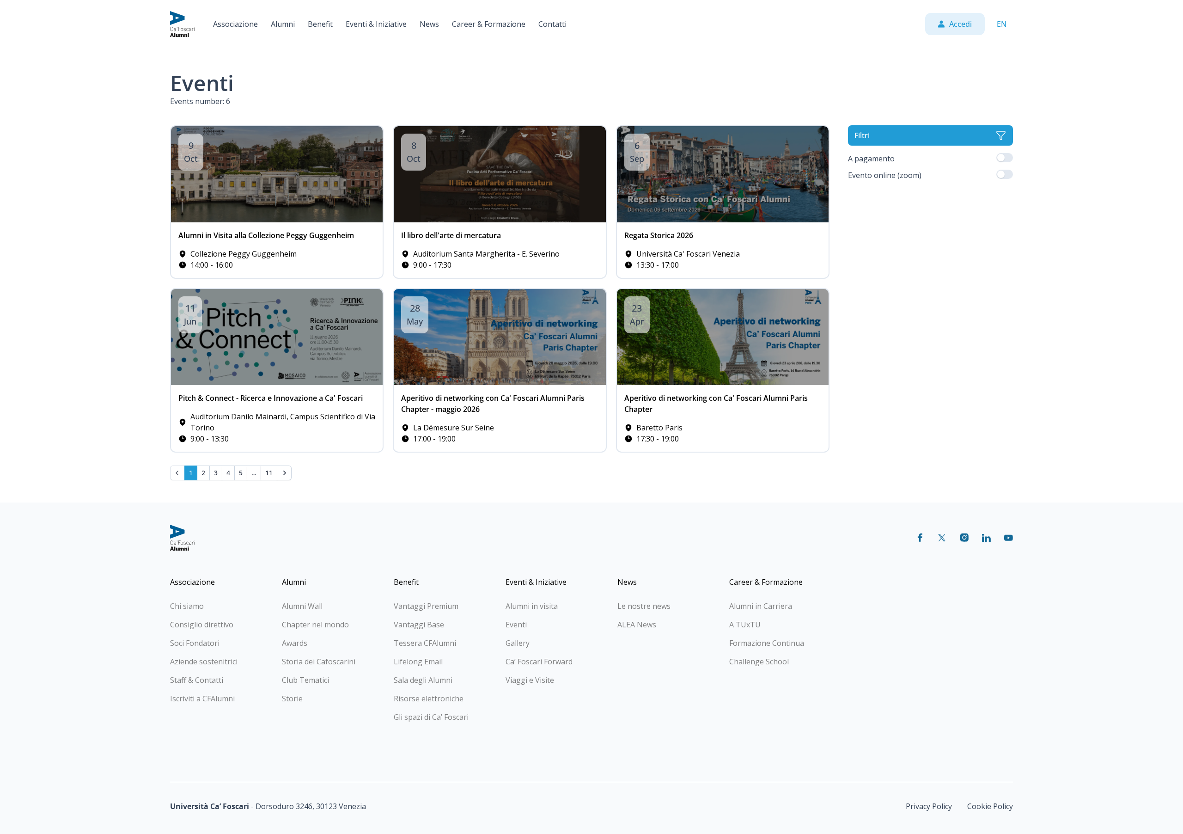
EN (1001, 24)
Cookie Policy (990, 806)
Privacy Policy (929, 806)
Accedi (960, 24)
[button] (235, 24)
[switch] (1004, 157)
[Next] (284, 473)
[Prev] (177, 473)
